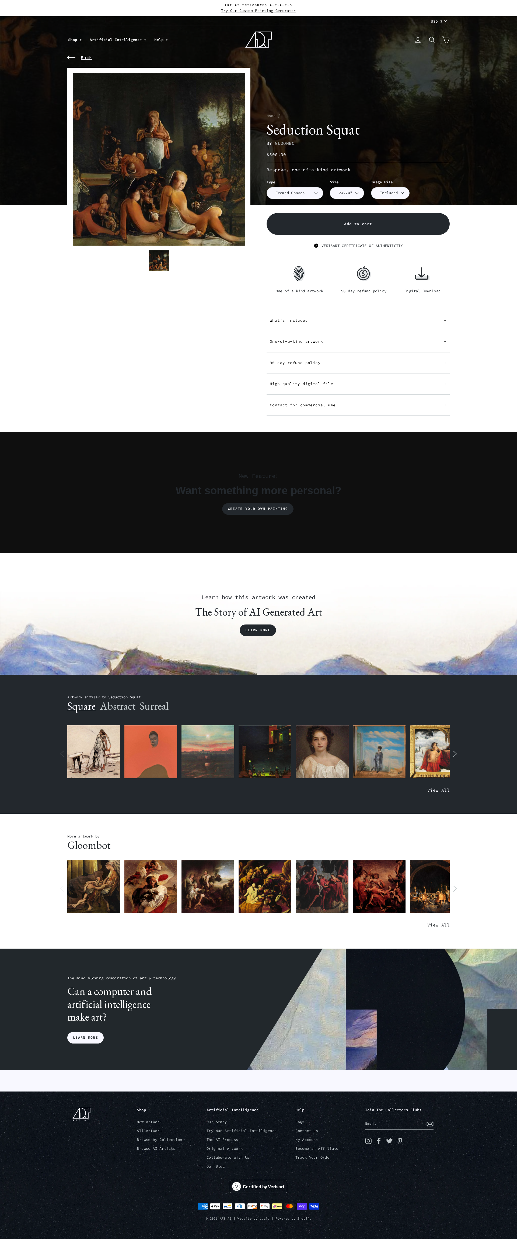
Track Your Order (313, 1157)
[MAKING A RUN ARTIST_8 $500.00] (436, 886)
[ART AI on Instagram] (368, 1141)
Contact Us (306, 1130)
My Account (306, 1139)
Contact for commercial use (358, 405)
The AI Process (222, 1139)
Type (271, 182)
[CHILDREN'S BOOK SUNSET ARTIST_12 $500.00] (207, 751)
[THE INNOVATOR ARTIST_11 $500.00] (93, 751)
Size (334, 182)
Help (160, 39)
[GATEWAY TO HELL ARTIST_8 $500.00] (207, 886)
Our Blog (216, 1166)
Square (81, 706)
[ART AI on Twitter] (389, 1141)
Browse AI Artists (156, 1148)
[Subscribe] (430, 1123)
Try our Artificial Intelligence (242, 1130)
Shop (73, 39)
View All (438, 790)
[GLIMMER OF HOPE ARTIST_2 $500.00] (265, 751)
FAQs (300, 1122)
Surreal (154, 706)
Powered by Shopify (293, 1218)
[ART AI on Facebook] (379, 1141)
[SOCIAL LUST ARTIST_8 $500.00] (322, 886)
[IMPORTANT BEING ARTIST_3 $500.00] (379, 751)
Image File (382, 182)
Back (86, 57)
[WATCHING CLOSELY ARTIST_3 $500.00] (150, 751)
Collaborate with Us (228, 1157)
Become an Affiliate (316, 1148)
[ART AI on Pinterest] (400, 1141)
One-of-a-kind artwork (358, 341)
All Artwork (149, 1130)
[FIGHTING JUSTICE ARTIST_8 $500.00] (379, 886)
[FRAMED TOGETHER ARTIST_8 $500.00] (436, 751)
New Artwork (149, 1122)
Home (271, 116)
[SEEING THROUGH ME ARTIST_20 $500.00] (322, 751)
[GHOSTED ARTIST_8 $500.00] (265, 886)
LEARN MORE (85, 1037)
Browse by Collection (159, 1139)
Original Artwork (225, 1148)
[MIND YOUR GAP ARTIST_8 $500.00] (150, 886)
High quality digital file (358, 383)
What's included (358, 320)
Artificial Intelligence (117, 39)
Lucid (265, 1218)
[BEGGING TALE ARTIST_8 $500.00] (93, 886)
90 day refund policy (358, 362)
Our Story (217, 1122)
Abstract (117, 706)
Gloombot (286, 143)
